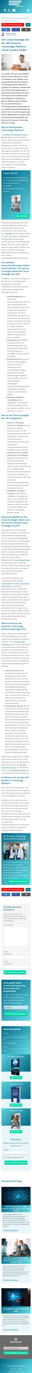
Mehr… (5, 1051)
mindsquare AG (19, 1371)
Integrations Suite (18, 770)
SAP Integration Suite (9, 1043)
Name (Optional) (7, 952)
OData (5, 1047)
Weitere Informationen (18, 881)
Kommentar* (9, 925)
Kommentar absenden (16, 972)
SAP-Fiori (8, 546)
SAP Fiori (6, 1033)
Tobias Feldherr (11, 33)
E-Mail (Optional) (7, 962)
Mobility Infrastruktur (16, 18)
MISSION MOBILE (5, 18)
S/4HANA (9, 233)
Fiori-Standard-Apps (22, 560)
